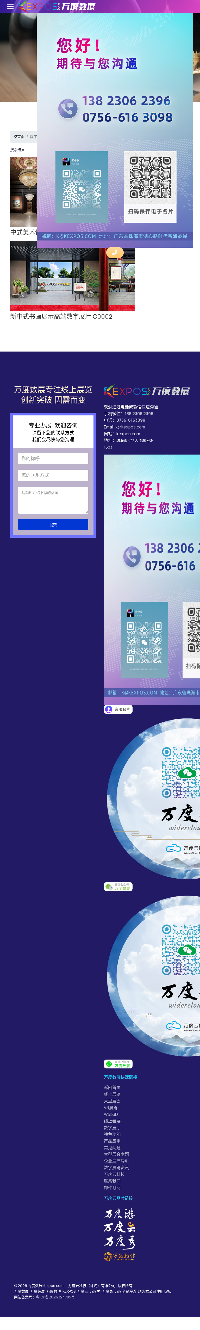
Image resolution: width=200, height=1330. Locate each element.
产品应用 (112, 1141)
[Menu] (10, 6)
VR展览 (110, 1107)
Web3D (111, 1114)
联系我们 (112, 1181)
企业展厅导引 (116, 1161)
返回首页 (112, 1087)
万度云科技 (114, 1174)
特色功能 (112, 1134)
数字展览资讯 (116, 1167)
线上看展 (112, 1121)
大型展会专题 (116, 1154)
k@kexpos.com (130, 427)
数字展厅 (112, 1127)
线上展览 (112, 1094)
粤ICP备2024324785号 (55, 1297)
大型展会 (112, 1101)
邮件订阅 (112, 1187)
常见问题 (112, 1148)
